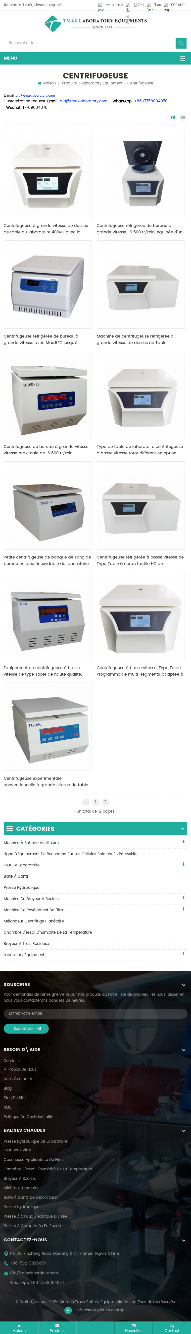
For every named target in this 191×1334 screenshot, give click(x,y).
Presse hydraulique (21, 1207)
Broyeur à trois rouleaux (26, 944)
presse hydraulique (21, 888)
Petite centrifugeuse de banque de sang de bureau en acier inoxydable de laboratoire (47, 560)
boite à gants (16, 876)
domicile (12, 1061)
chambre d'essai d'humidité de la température (48, 932)
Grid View (173, 118)
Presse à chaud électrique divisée (35, 1217)
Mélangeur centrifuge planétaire (34, 921)
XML (7, 1108)
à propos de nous (20, 1070)
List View (183, 118)
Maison (49, 83)
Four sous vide (17, 1150)
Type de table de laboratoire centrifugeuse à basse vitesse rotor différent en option (140, 449)
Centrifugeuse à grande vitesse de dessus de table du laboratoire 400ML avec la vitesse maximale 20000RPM (46, 228)
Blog (8, 1089)
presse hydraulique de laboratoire (35, 1142)
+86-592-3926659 (28, 1263)
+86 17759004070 (47, 1283)
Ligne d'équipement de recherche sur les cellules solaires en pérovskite (71, 854)
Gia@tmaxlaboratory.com (34, 1273)
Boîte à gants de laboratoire (30, 1198)
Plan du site (15, 1098)
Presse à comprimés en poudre (33, 1226)
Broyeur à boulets (20, 1179)
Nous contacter (18, 1079)
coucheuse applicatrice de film (33, 1160)
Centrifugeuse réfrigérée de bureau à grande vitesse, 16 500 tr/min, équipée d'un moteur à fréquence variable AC (140, 228)
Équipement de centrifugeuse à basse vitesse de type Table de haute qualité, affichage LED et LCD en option (43, 671)
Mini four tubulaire (21, 1188)
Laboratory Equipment (102, 83)
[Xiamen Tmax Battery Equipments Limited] (95, 23)
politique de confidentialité (28, 1117)
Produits (69, 83)
